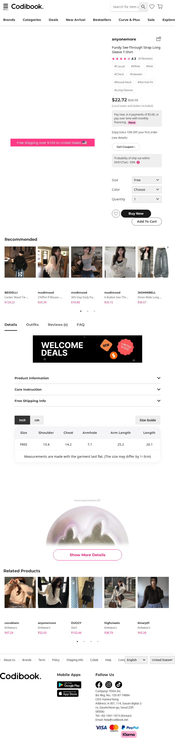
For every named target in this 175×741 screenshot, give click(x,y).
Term (42, 660)
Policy (55, 660)
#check (119, 74)
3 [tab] (94, 311)
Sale (151, 20)
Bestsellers (102, 20)
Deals (53, 20)
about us (9, 660)
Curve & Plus (129, 20)
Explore (168, 20)
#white (135, 66)
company (124, 660)
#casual (119, 66)
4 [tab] (97, 641)
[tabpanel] (21, 276)
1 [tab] (80, 311)
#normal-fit (145, 82)
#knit (149, 66)
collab (94, 660)
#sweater (136, 74)
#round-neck (122, 82)
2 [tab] (87, 311)
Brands (9, 20)
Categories (32, 20)
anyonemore (124, 39)
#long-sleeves (123, 90)
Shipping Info (75, 660)
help (108, 660)
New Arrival (75, 20)
